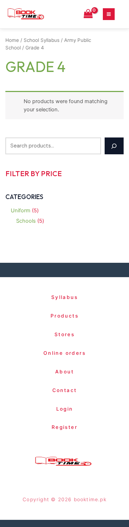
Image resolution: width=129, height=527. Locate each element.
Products (64, 316)
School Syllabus (41, 40)
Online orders (64, 353)
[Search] (114, 145)
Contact (64, 390)
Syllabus (64, 297)
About (64, 371)
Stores (64, 334)
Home (12, 40)
